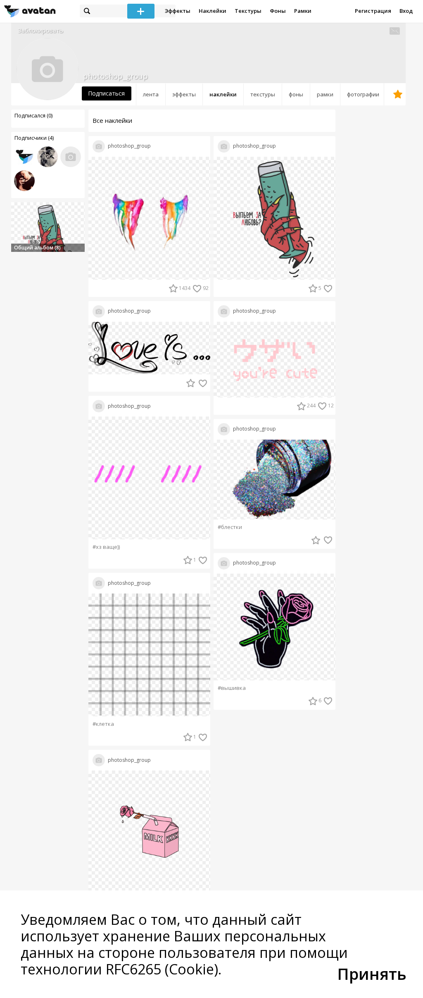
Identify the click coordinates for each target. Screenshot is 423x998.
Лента (151, 94)
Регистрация (373, 10)
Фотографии (363, 94)
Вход (406, 10)
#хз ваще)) (106, 547)
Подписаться (106, 93)
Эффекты (177, 10)
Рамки (302, 10)
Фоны (278, 10)
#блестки (230, 527)
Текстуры (248, 10)
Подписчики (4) (34, 137)
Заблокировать (40, 30)
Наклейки (212, 10)
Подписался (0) (33, 115)
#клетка (103, 724)
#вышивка (232, 688)
